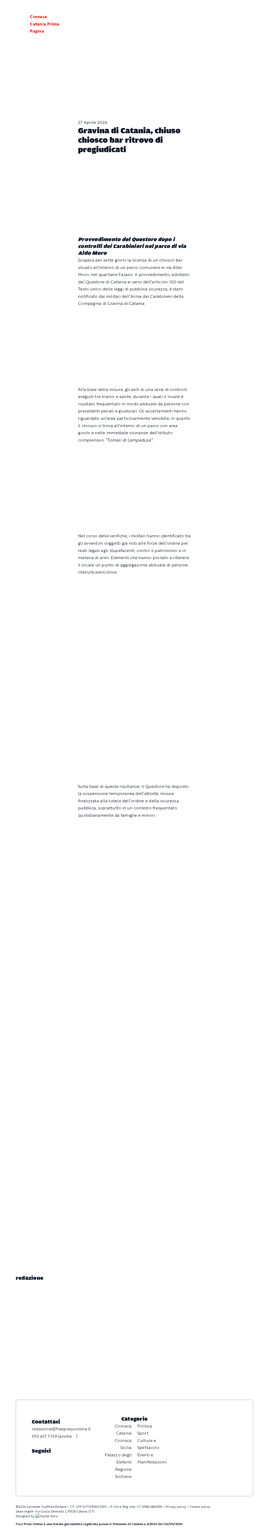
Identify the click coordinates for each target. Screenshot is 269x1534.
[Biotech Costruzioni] (134, 452)
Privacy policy (175, 1506)
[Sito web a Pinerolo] (46, 1516)
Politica (144, 1426)
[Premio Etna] (134, 722)
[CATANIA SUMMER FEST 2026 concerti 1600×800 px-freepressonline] (134, 584)
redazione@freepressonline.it (61, 1429)
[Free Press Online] (240, 10)
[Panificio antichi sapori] (134, 648)
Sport (142, 1433)
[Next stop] (134, 901)
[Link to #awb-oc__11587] (16, 24)
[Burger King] (134, 965)
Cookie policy (200, 1506)
